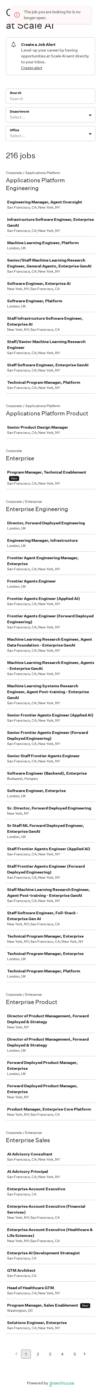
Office (14, 130)
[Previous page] (16, 1354)
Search (15, 93)
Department (19, 111)
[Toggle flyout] (90, 115)
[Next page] (85, 1354)
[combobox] (10, 117)
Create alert (31, 68)
